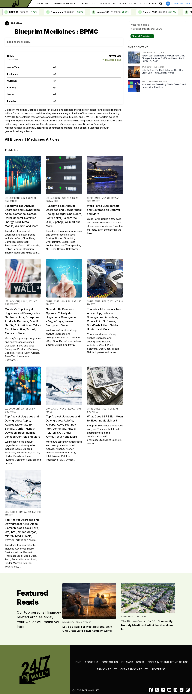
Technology (88, 3)
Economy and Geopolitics (116, 3)
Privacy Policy (107, 669)
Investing (43, 3)
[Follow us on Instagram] (175, 690)
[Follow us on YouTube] (169, 690)
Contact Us (110, 662)
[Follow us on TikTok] (181, 690)
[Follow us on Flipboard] (188, 690)
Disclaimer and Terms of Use (167, 662)
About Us (91, 662)
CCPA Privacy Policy (134, 669)
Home (77, 662)
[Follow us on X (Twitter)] (157, 690)
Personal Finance (64, 3)
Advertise (158, 669)
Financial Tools (132, 662)
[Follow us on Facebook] (151, 690)
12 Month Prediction (142, 36)
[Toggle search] (161, 3)
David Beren (68, 622)
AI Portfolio (148, 3)
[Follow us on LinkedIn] (163, 690)
